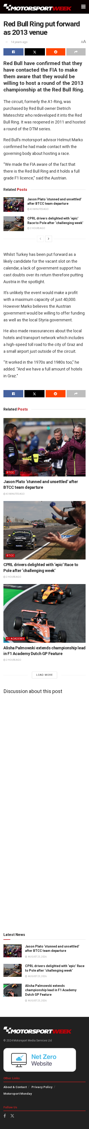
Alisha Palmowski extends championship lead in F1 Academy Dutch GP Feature (50, 990)
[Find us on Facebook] (4, 1116)
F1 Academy (15, 638)
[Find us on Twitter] (12, 1116)
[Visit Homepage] (37, 7)
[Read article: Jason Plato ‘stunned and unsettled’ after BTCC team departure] (13, 204)
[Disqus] (44, 754)
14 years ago (19, 42)
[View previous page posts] (40, 239)
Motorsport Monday (17, 1093)
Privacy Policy (41, 1087)
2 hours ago (37, 228)
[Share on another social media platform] (76, 51)
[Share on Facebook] (13, 51)
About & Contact (15, 1087)
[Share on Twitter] (35, 51)
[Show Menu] (83, 7)
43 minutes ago (39, 209)
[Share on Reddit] (55, 51)
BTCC (10, 472)
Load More (44, 674)
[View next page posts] (48, 239)
